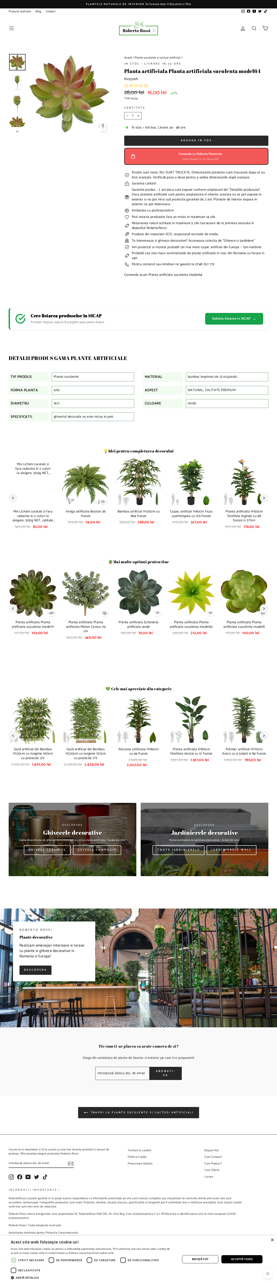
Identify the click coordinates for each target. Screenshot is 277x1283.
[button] (136, 86)
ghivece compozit (97, 850)
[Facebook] (19, 1177)
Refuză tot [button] (200, 1259)
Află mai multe (124, 1253)
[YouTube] (28, 1177)
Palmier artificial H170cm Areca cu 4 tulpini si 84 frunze (244, 751)
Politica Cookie (137, 1157)
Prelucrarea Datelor (140, 1163)
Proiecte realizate (20, 11)
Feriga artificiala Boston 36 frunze (86, 514)
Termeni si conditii (139, 1150)
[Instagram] (11, 1177)
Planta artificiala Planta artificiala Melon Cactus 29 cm (86, 626)
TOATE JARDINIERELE (178, 850)
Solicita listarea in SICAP (234, 319)
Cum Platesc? (213, 1163)
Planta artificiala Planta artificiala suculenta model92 (191, 624)
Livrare (208, 1176)
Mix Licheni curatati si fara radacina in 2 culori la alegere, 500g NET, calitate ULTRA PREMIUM (33, 518)
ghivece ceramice (47, 850)
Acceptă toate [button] (242, 1259)
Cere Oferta (211, 1170)
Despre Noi (211, 1150)
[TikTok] (45, 1177)
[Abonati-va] (71, 1163)
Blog (38, 11)
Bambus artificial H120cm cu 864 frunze (139, 514)
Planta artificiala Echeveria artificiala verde (138, 624)
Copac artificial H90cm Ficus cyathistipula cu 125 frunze (191, 514)
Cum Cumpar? (213, 1157)
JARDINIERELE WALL (231, 850)
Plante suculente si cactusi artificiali (158, 57)
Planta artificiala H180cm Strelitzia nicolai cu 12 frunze (191, 751)
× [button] (272, 1240)
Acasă (128, 57)
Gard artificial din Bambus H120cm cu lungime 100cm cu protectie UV (33, 753)
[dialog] (138, 1259)
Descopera (35, 970)
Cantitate (134, 108)
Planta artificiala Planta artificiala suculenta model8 (244, 624)
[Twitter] (36, 1177)
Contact (51, 11)
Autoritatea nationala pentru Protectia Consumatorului (43, 1232)
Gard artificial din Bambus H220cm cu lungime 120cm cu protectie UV (86, 753)
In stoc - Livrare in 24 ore (153, 64)
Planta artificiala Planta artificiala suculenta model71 (33, 624)
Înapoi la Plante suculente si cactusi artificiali (141, 1112)
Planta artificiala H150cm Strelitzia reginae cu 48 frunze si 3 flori (244, 516)
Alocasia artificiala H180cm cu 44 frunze (138, 751)
